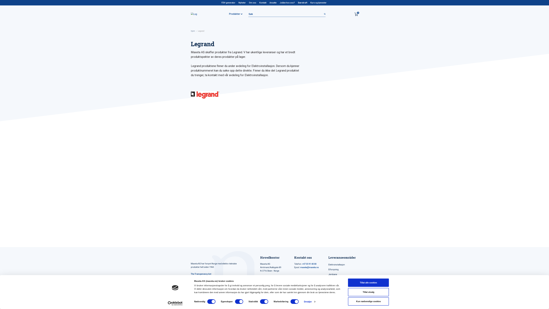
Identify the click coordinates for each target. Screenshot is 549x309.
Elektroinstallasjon (336, 265)
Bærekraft (302, 3)
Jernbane (332, 274)
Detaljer (308, 301)
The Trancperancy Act (201, 274)
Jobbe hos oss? (287, 3)
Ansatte (273, 3)
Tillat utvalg (368, 292)
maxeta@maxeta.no (309, 267)
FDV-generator (228, 3)
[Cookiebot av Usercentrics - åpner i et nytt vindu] (175, 303)
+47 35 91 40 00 (309, 264)
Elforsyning (333, 269)
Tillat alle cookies (368, 282)
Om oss (252, 3)
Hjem (193, 31)
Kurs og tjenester (318, 3)
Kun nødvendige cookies (368, 301)
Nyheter (242, 3)
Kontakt (262, 3)
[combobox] (287, 14)
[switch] (239, 301)
